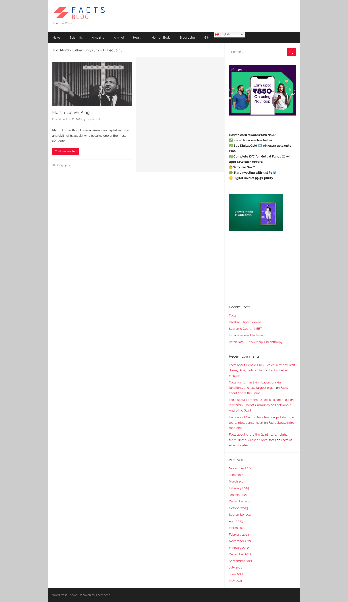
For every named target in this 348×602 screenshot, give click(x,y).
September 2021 (240, 561)
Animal (119, 37)
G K (206, 37)
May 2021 (235, 580)
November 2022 (240, 541)
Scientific (76, 37)
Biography (187, 37)
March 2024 (237, 481)
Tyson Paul (93, 119)
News (56, 37)
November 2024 (240, 468)
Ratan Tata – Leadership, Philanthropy (255, 342)
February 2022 (239, 547)
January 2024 (238, 495)
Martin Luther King (71, 112)
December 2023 (240, 501)
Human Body (161, 37)
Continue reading (65, 151)
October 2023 (238, 508)
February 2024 (239, 488)
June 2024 (236, 475)
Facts (232, 315)
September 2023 (240, 514)
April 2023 (236, 521)
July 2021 (235, 567)
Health (137, 37)
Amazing (98, 37)
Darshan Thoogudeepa (245, 322)
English (224, 34)
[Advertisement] (262, 270)
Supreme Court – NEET (245, 328)
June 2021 (236, 574)
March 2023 (237, 528)
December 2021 (240, 554)
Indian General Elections (246, 335)
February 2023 (239, 534)
